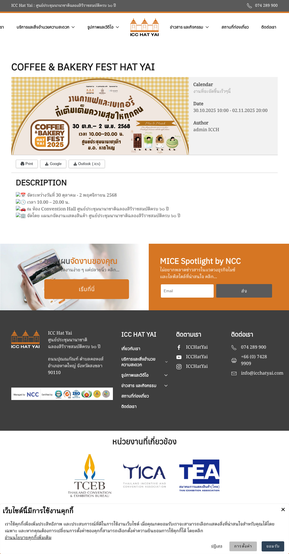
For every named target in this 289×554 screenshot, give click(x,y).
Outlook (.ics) (88, 164)
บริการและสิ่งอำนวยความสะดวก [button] (43, 27)
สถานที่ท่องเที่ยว (235, 27)
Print (28, 164)
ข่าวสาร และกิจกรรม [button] (186, 27)
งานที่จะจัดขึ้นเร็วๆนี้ (212, 91)
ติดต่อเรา (268, 27)
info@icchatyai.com (262, 373)
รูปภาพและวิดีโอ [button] (100, 27)
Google (55, 164)
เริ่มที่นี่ (87, 289)
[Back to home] (144, 27)
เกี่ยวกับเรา (130, 348)
